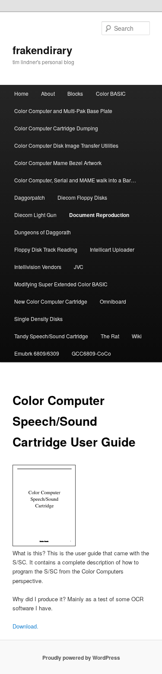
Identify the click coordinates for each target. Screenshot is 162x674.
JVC (78, 266)
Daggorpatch (29, 197)
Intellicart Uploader (112, 249)
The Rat (110, 336)
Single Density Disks (38, 318)
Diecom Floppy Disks (82, 197)
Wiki (137, 336)
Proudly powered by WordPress (81, 657)
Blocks (75, 93)
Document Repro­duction (99, 215)
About (48, 93)
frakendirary (42, 49)
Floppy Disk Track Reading (45, 249)
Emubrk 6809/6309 (36, 353)
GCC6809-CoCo (91, 353)
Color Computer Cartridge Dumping (56, 128)
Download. (25, 626)
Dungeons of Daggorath (42, 232)
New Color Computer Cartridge (50, 301)
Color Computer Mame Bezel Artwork (58, 162)
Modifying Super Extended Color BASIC (61, 284)
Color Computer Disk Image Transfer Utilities (66, 145)
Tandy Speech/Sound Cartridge (51, 336)
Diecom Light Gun (35, 214)
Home (21, 93)
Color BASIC (111, 93)
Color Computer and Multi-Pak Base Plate (63, 110)
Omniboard (113, 301)
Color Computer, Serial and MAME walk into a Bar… (75, 180)
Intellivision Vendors (37, 266)
